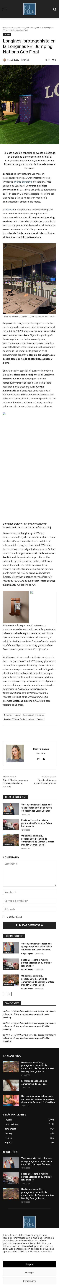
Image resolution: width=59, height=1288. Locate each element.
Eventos (16, 27)
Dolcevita (7, 715)
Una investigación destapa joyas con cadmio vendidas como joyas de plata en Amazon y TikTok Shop (38, 1099)
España (17, 715)
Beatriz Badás (27, 969)
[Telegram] (45, 734)
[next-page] (10, 994)
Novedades (8, 813)
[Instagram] (38, 758)
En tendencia (8, 844)
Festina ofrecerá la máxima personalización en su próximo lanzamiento (36, 823)
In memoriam (50, 1155)
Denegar (29, 1272)
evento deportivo (23, 181)
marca (9, 209)
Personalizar (29, 1280)
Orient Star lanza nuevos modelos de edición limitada (15, 783)
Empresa (52, 1151)
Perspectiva (12, 1162)
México (53, 1158)
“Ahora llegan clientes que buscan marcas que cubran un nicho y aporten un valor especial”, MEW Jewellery (29, 1014)
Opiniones (51, 1160)
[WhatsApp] (31, 734)
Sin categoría (50, 1162)
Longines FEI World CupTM (14, 719)
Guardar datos (14, 916)
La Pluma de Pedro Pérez (24, 1158)
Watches (40, 719)
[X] (24, 734)
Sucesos (52, 1164)
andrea (6, 1011)
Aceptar (30, 1264)
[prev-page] (5, 994)
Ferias (25, 1155)
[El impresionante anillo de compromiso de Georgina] (11, 1085)
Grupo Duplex (27, 953)
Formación (36, 1155)
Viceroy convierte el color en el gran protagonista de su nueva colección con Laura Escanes (36, 807)
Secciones (7, 27)
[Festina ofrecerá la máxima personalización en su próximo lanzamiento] (11, 824)
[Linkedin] (38, 734)
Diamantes (40, 1151)
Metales (42, 1158)
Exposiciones (13, 1155)
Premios (24, 1162)
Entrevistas (40, 1153)
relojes (31, 719)
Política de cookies (42, 1251)
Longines (40, 715)
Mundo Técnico (23, 1160)
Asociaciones (26, 1151)
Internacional (28, 715)
